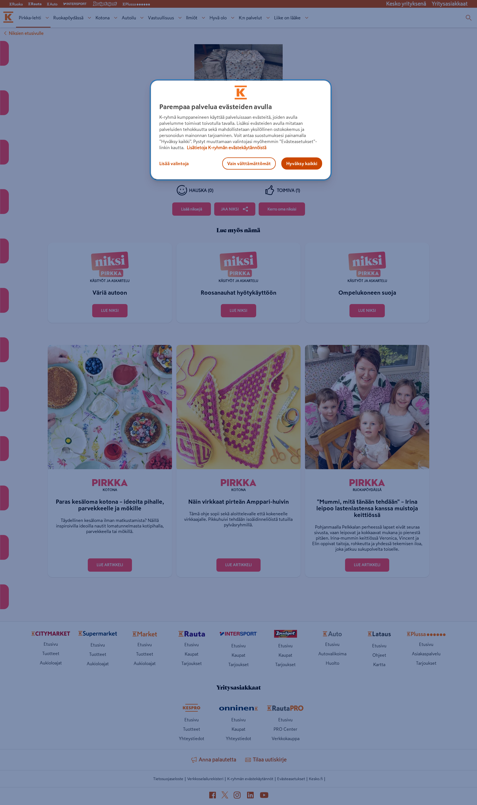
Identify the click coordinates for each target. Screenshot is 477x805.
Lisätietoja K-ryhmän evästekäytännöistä (226, 147)
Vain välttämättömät (249, 163)
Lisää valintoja (174, 163)
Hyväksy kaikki (301, 163)
